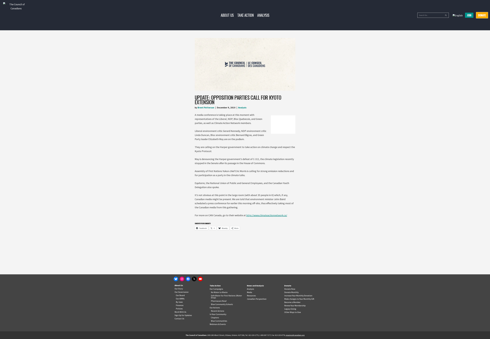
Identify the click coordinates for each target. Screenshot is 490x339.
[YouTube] (200, 279)
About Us (227, 15)
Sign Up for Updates (183, 315)
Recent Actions (217, 311)
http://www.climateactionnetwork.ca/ (266, 215)
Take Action (245, 15)
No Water (215, 292)
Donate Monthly (291, 292)
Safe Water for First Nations (223, 295)
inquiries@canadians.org (295, 335)
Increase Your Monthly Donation (298, 295)
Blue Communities (219, 321)
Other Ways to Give (292, 312)
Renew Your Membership (295, 305)
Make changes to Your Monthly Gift (299, 299)
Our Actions (215, 307)
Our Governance (181, 292)
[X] (194, 279)
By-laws (179, 302)
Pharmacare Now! (218, 301)
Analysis (263, 15)
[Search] (446, 15)
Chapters (215, 317)
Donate (287, 285)
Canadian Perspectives (256, 299)
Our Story (179, 288)
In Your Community (218, 314)
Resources (251, 295)
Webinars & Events (218, 324)
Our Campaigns (216, 289)
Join (469, 15)
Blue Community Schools (222, 304)
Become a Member (292, 302)
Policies (179, 308)
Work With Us (180, 312)
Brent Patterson (206, 107)
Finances (179, 305)
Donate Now (289, 289)
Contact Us (179, 318)
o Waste (224, 292)
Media (249, 292)
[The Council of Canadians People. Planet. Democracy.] (16, 15)
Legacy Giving (290, 309)
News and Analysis (255, 285)
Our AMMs (180, 298)
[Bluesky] (176, 279)
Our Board (180, 295)
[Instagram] (182, 279)
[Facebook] (188, 279)
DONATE (482, 15)
